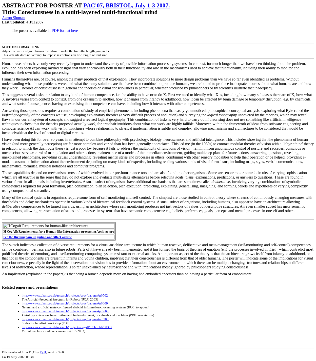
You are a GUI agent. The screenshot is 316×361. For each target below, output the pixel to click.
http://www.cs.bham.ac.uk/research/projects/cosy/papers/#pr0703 (65, 319)
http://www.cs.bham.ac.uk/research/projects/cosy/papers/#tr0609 (65, 303)
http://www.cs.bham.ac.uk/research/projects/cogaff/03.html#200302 (67, 327)
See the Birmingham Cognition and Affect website (37, 237)
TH (43, 352)
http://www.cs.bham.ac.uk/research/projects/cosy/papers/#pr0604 (65, 311)
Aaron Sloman (13, 18)
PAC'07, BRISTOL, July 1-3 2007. (126, 5)
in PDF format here (63, 30)
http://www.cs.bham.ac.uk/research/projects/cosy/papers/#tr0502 (65, 295)
